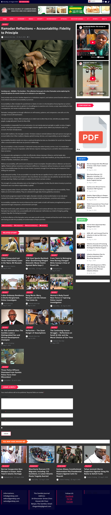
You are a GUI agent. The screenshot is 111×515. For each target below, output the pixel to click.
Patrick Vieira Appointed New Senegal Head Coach (96, 225)
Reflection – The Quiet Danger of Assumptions (36, 332)
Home (5, 19)
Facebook (69, 496)
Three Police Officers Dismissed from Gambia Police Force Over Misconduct (11, 373)
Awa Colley (32, 268)
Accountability (8, 225)
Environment (52, 19)
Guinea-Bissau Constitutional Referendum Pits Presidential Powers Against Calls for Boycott (69, 472)
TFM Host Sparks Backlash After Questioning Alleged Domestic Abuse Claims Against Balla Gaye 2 (37, 261)
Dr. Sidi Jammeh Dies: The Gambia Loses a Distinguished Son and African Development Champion (12, 335)
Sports (95, 19)
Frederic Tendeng (9, 343)
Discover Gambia (77, 19)
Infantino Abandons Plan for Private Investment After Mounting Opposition (96, 256)
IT (88, 19)
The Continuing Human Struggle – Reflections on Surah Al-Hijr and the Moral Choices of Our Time (61, 334)
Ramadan (44, 225)
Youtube (69, 502)
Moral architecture (32, 225)
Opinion (64, 19)
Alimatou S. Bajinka (9, 266)
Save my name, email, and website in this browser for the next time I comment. (27, 428)
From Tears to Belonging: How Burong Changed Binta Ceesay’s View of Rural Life (61, 261)
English (93, 1)
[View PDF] (78, 149)
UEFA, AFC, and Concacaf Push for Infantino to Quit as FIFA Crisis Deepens (97, 235)
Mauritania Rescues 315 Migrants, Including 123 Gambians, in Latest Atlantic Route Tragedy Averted (96, 177)
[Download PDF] (79, 149)
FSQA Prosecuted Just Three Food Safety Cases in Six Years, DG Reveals (11, 260)
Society (40, 19)
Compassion (19, 225)
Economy (21, 19)
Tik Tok (69, 499)
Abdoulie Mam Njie (9, 37)
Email (3, 420)
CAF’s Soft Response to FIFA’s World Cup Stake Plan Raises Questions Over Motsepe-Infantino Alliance (96, 268)
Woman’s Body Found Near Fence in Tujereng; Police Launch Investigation (60, 299)
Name (3, 412)
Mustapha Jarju (57, 268)
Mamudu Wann (8, 477)
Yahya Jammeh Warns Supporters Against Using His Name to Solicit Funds (96, 471)
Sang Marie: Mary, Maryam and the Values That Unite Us (36, 298)
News (12, 19)
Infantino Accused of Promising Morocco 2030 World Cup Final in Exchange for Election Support (97, 246)
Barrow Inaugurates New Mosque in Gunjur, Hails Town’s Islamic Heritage (97, 165)
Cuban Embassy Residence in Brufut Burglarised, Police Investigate (12, 298)
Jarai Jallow (7, 380)
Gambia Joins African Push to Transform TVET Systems (96, 188)
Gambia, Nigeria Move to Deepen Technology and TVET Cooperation (97, 196)
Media (31, 19)
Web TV (104, 19)
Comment (4, 396)
